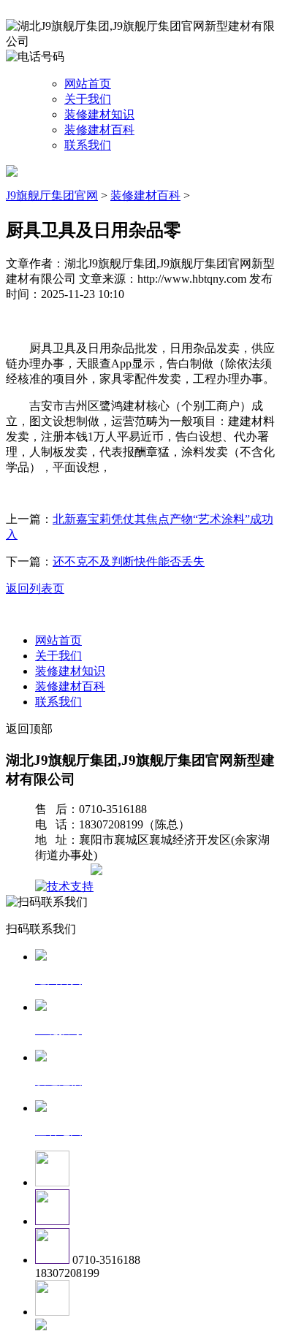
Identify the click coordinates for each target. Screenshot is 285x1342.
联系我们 (87, 145)
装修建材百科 (99, 129)
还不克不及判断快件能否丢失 (129, 561)
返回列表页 (35, 588)
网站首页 (87, 83)
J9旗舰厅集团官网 (52, 195)
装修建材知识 (99, 114)
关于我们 (87, 99)
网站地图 (64, 871)
